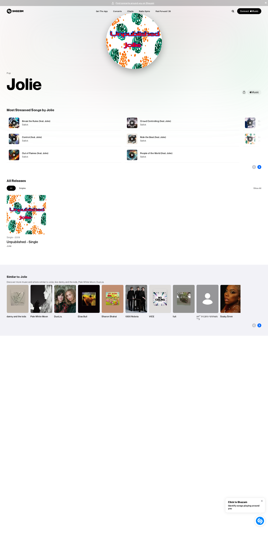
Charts (130, 11)
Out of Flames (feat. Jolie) (35, 153)
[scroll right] (259, 167)
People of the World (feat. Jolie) (156, 153)
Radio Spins (144, 11)
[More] (105, 123)
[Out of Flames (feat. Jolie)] (64, 155)
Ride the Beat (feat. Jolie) (153, 137)
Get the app (102, 11)
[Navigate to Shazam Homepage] (15, 11)
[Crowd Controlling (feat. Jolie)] (182, 123)
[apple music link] (254, 92)
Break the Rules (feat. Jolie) (36, 121)
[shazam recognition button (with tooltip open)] (260, 521)
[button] (266, 2)
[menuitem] (102, 11)
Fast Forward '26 (163, 11)
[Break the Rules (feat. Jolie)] (64, 123)
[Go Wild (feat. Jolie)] (250, 123)
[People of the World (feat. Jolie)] (182, 155)
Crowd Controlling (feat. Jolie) (155, 121)
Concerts (117, 11)
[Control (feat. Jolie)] (64, 139)
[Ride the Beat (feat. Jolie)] (182, 139)
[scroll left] (254, 167)
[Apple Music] (12, 251)
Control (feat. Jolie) (32, 137)
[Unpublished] (250, 139)
